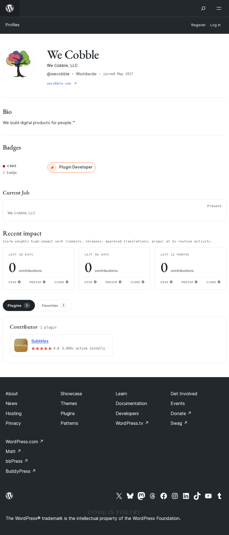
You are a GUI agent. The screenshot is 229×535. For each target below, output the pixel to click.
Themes (69, 403)
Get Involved (184, 393)
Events (178, 403)
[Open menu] (220, 8)
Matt (13, 451)
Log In (215, 25)
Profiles (13, 24)
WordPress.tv (132, 423)
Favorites (53, 305)
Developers (127, 413)
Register (198, 25)
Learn (121, 393)
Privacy (13, 423)
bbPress (17, 461)
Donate (181, 413)
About (12, 393)
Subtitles (40, 341)
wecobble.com (60, 83)
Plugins (18, 305)
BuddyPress (21, 471)
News (11, 403)
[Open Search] (203, 8)
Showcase (71, 393)
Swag (179, 423)
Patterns (69, 423)
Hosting (14, 413)
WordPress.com (25, 441)
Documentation (131, 403)
